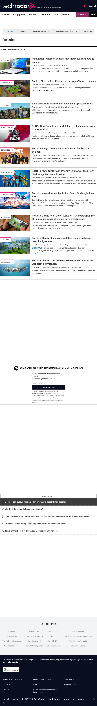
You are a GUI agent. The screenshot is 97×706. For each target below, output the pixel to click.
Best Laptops (34, 631)
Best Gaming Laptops (34, 636)
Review (33, 14)
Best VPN (11, 631)
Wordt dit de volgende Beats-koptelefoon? (24, 509)
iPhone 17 (22, 31)
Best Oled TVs (53, 641)
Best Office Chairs (78, 646)
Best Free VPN (12, 636)
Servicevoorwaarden (37, 393)
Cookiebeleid (8, 684)
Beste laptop (89, 31)
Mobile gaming (7, 128)
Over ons (36, 684)
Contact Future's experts (43, 679)
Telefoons (45, 14)
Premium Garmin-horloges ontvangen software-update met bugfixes (35, 524)
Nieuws (5, 14)
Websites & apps (7, 195)
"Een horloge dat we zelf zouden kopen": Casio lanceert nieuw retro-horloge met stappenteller (47, 516)
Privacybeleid (69, 679)
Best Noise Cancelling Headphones (78, 636)
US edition (52, 699)
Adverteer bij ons (70, 684)
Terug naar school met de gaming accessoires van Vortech (31, 531)
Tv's (56, 14)
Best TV (53, 636)
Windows (5, 60)
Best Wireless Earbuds (78, 641)
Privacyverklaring (37, 395)
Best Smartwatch (53, 646)
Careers (6, 690)
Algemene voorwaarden (12, 679)
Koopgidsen (19, 14)
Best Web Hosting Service (12, 641)
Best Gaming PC (34, 641)
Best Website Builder (12, 646)
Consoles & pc (7, 83)
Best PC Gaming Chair (34, 646)
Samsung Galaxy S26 (41, 31)
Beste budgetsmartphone (66, 31)
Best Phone (53, 631)
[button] (92, 6)
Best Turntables (78, 631)
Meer (65, 14)
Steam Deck (5, 105)
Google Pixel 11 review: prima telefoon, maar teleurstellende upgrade (35, 502)
